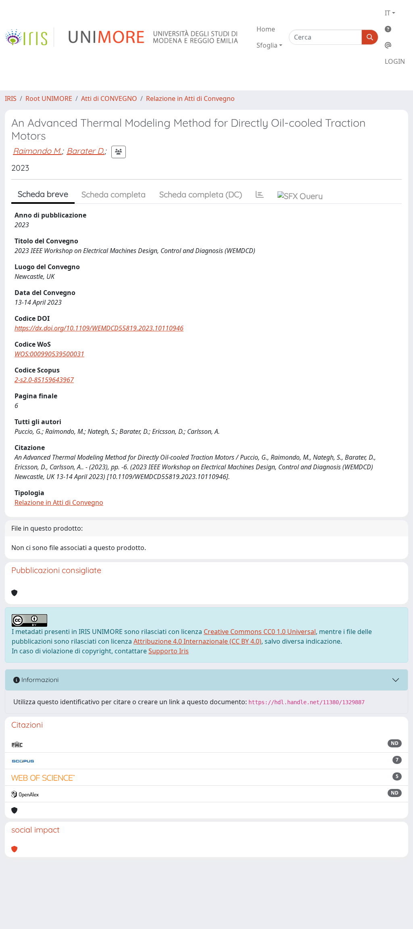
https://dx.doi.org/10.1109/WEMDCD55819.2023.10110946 (99, 328)
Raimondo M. (37, 151)
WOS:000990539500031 (49, 353)
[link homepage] (29, 37)
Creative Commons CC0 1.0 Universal (260, 631)
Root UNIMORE (48, 98)
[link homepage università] (153, 37)
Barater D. (85, 151)
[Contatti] (395, 45)
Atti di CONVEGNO (109, 98)
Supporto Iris (168, 651)
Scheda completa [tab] (113, 194)
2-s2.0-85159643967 (44, 379)
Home (266, 29)
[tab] (260, 194)
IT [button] (387, 12)
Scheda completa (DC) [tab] (200, 194)
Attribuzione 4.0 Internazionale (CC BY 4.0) (197, 641)
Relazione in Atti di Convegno (190, 98)
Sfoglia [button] (267, 45)
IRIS (11, 98)
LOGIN (395, 61)
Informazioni (39, 680)
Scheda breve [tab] (43, 194)
